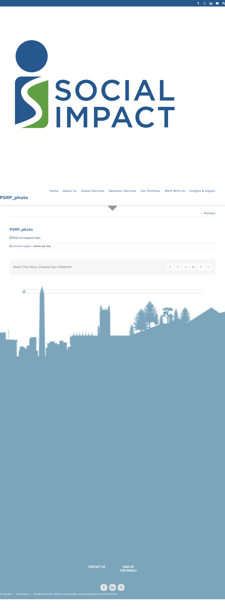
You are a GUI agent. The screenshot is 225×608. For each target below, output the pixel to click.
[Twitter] (121, 587)
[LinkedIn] (112, 587)
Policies (58, 594)
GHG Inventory (110, 594)
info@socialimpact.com (89, 594)
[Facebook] (104, 587)
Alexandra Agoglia (22, 246)
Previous (209, 213)
